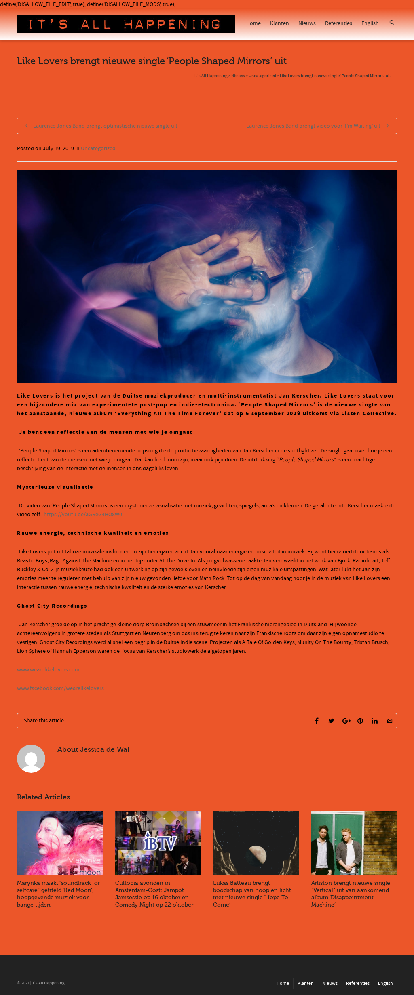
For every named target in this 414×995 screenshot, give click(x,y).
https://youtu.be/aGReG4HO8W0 (83, 514)
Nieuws (307, 23)
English (370, 23)
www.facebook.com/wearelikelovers (60, 688)
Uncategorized (98, 148)
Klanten (279, 23)
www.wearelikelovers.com (48, 669)
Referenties (338, 23)
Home (253, 23)
